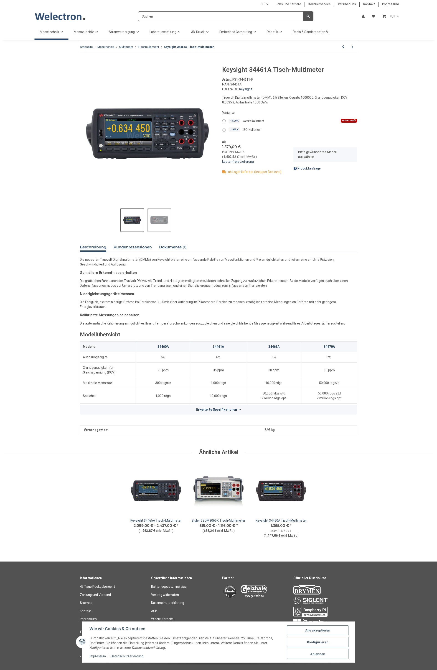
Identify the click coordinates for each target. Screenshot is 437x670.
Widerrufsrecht (162, 619)
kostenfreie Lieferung (238, 161)
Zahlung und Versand (95, 595)
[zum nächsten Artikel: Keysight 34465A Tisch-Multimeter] (352, 47)
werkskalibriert (293, 121)
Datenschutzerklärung (167, 603)
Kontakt (369, 4)
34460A (163, 346)
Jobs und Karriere (288, 4)
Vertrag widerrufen (165, 595)
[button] (363, 16)
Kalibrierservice (319, 4)
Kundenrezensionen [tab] (133, 247)
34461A (218, 346)
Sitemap (86, 603)
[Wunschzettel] (373, 16)
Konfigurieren (317, 642)
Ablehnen (317, 654)
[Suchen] (308, 16)
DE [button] (262, 4)
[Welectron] (60, 16)
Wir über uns (347, 4)
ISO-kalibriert (246, 129)
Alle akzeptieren (317, 630)
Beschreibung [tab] (93, 247)
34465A (273, 346)
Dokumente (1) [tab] (173, 247)
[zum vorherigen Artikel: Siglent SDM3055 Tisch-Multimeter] (343, 47)
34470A (329, 346)
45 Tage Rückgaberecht (97, 586)
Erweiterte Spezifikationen (216, 409)
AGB (154, 611)
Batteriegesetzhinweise (169, 586)
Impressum (390, 4)
